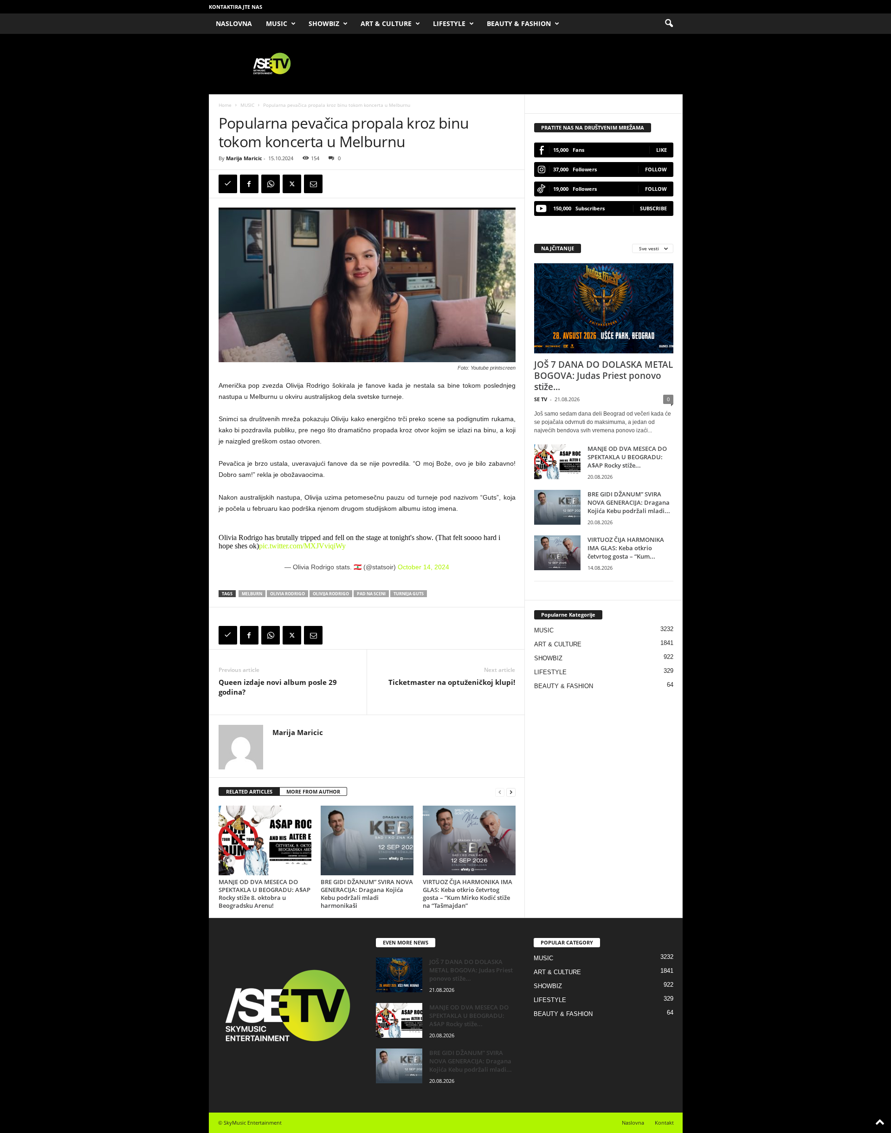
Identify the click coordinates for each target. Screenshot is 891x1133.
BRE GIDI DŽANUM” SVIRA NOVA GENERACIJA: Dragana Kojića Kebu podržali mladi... (629, 502)
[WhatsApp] (270, 184)
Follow (656, 169)
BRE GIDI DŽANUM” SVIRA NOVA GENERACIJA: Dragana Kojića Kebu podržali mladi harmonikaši (367, 894)
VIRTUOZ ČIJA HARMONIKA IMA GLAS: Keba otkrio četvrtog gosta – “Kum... (626, 547)
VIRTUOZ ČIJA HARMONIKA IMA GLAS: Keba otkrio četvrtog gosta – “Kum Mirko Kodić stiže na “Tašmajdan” (467, 894)
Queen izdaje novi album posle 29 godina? (278, 687)
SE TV (540, 399)
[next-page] (511, 792)
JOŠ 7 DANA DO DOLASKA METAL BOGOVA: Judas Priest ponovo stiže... (603, 375)
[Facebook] (249, 184)
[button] (669, 23)
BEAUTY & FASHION (519, 23)
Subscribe (653, 208)
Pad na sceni (371, 594)
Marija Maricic (244, 158)
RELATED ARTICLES (249, 791)
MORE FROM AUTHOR (313, 791)
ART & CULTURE (386, 23)
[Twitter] (292, 184)
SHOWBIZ (324, 23)
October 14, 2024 (423, 567)
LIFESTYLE (449, 23)
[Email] (313, 184)
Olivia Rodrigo (287, 594)
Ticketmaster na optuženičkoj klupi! (451, 682)
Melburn (252, 594)
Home (225, 105)
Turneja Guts (409, 594)
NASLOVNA (234, 23)
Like (661, 149)
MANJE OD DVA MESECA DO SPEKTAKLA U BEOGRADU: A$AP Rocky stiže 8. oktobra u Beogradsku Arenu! (264, 894)
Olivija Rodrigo (331, 594)
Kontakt (664, 1122)
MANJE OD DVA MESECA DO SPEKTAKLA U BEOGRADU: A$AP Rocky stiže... (627, 456)
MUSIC (276, 23)
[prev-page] (499, 792)
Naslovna (633, 1122)
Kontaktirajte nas (235, 6)
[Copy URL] (228, 184)
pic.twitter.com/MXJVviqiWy (302, 546)
